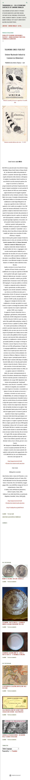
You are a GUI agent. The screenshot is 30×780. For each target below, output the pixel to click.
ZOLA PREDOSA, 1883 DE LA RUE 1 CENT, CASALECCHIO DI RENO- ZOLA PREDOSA (12, 711)
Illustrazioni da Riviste (10, 517)
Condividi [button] (4, 514)
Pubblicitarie (18, 517)
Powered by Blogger (16, 775)
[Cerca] (27, 2)
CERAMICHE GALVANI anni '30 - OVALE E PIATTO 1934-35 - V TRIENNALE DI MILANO (13, 653)
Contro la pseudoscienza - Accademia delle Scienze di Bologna (13, 736)
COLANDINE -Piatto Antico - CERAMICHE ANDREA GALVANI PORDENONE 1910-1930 (13, 623)
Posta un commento (12, 581)
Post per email (11, 514)
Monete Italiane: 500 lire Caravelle (13, 579)
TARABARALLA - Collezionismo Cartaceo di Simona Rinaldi (13, 6)
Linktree (4, 26)
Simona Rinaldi (12, 26)
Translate (14, 751)
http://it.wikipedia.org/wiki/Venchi (15, 507)
